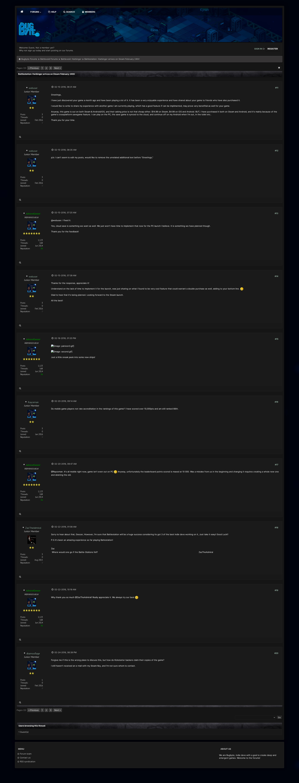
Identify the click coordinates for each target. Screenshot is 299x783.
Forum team (25, 753)
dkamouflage (33, 653)
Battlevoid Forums (49, 59)
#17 (276, 464)
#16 (276, 402)
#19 (276, 590)
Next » (57, 68)
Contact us (25, 757)
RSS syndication (27, 761)
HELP (53, 12)
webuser (33, 88)
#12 (276, 150)
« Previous (33, 68)
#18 (276, 527)
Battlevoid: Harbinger (71, 59)
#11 (276, 87)
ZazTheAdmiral (33, 527)
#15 (276, 339)
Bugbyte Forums (29, 59)
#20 (276, 653)
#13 (276, 213)
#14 (276, 276)
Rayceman (33, 402)
